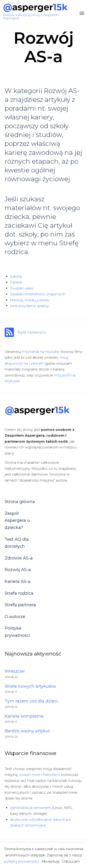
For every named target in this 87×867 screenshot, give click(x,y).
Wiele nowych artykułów (30, 686)
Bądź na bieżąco (31, 332)
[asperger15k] (35, 7)
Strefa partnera (20, 604)
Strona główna (20, 501)
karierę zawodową (34, 152)
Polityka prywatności (17, 632)
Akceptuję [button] (50, 861)
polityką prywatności (21, 861)
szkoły (28, 234)
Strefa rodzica (19, 593)
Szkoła (16, 276)
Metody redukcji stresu (29, 300)
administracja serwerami (30, 807)
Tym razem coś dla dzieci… (32, 701)
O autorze (15, 616)
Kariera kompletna (24, 716)
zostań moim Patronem (39, 774)
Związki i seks (21, 288)
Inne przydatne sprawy (29, 306)
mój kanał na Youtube (40, 351)
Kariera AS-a (17, 581)
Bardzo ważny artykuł (27, 730)
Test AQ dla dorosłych (17, 543)
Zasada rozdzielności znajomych (37, 294)
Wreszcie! (15, 671)
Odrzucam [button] (71, 861)
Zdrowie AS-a (19, 558)
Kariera (16, 282)
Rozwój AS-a (18, 569)
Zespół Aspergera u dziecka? (17, 520)
